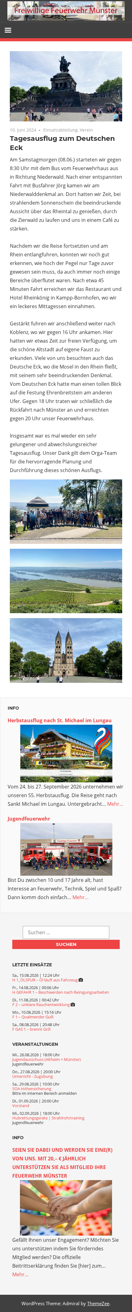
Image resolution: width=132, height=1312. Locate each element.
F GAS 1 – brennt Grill (31, 1029)
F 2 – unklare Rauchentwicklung (41, 1004)
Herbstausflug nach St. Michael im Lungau (60, 720)
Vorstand (20, 1105)
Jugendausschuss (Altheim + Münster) (46, 1059)
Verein (86, 130)
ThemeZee (98, 1303)
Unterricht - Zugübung (32, 1076)
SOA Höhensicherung (31, 1088)
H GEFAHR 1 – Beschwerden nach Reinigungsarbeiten (60, 992)
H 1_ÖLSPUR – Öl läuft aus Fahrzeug (45, 980)
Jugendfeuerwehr (29, 818)
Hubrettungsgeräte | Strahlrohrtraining (48, 1118)
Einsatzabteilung (60, 130)
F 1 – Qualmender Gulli (32, 1017)
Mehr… (115, 804)
